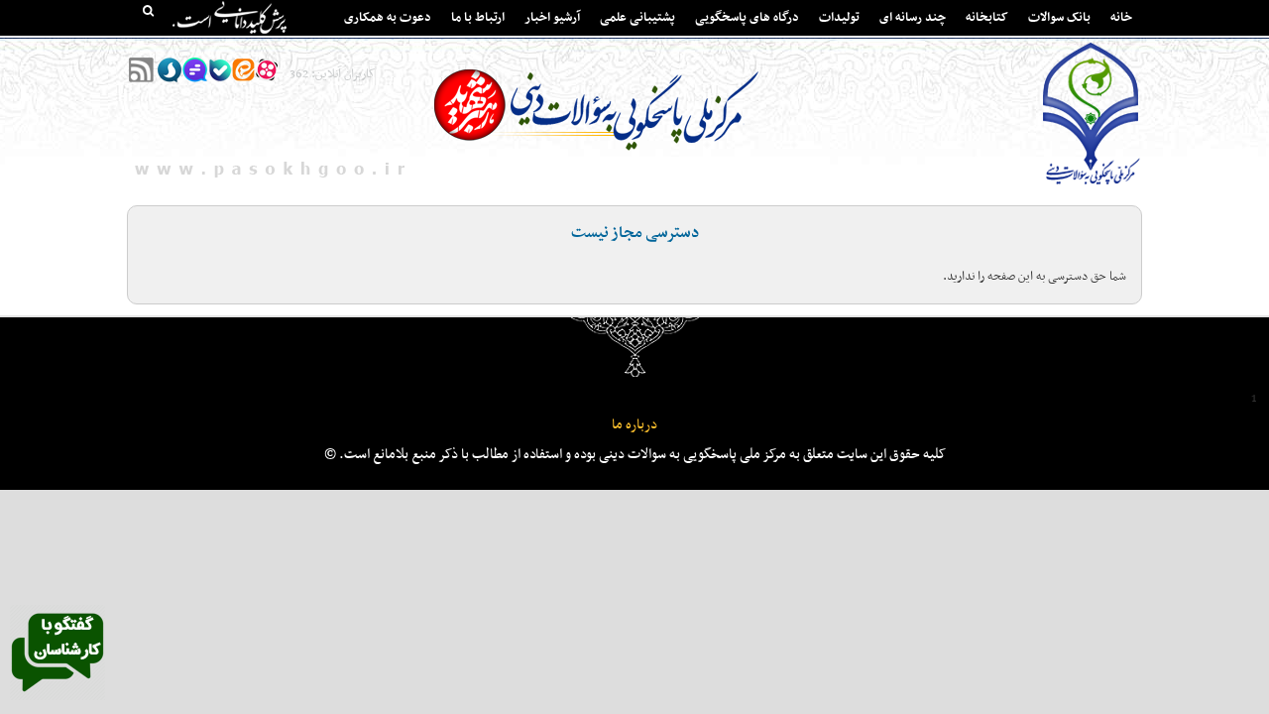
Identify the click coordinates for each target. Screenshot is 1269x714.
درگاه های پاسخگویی (747, 18)
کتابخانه (987, 18)
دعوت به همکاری (387, 18)
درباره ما (634, 425)
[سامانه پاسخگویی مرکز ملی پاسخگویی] (57, 697)
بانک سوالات (1059, 18)
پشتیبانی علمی (637, 18)
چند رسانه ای (912, 18)
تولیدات (839, 18)
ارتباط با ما (478, 18)
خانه (1121, 18)
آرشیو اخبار (552, 18)
